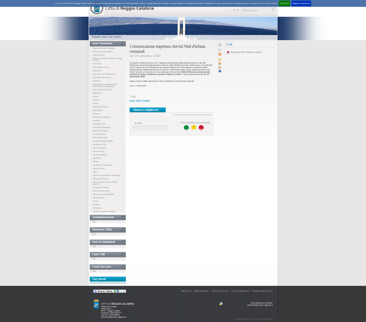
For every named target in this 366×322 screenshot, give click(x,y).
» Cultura (95, 103)
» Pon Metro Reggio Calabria (102, 141)
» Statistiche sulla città (100, 179)
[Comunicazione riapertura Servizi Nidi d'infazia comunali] (219, 68)
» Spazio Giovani (98, 168)
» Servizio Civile (98, 151)
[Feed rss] (219, 55)
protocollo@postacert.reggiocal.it (113, 317)
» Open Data (96, 64)
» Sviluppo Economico (100, 187)
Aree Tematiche (115, 37)
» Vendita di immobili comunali (103, 211)
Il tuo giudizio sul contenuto (195, 122)
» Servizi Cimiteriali (99, 148)
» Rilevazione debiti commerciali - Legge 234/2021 (107, 59)
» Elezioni (96, 114)
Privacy (186, 291)
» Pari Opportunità (99, 134)
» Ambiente (96, 81)
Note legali (220, 291)
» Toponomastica (98, 198)
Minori (139, 100)
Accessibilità (240, 291)
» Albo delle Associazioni (101, 77)
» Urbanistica (97, 208)
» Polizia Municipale (99, 138)
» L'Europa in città (99, 124)
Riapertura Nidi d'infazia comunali (246, 52)
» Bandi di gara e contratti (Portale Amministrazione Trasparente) (104, 85)
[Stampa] (219, 45)
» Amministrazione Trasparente (103, 48)
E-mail (138, 123)
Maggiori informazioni (301, 3)
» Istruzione (96, 120)
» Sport (94, 172)
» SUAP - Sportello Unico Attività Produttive (104, 183)
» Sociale (95, 162)
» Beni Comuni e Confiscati (102, 90)
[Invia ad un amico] (219, 50)
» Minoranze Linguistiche (101, 127)
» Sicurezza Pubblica (99, 155)
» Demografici (97, 110)
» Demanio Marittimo (100, 107)
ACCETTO (284, 3)
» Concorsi (96, 100)
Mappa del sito (262, 291)
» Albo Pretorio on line (100, 67)
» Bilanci (95, 96)
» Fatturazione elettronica (101, 117)
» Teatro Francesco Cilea (101, 191)
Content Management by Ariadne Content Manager (253, 319)
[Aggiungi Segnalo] (219, 64)
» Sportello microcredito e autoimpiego (106, 175)
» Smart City (96, 158)
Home (104, 37)
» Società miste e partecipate (102, 165)
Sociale (146, 100)
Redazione (201, 291)
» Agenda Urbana (98, 55)
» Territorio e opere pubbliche (103, 194)
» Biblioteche (97, 93)
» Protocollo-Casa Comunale (102, 52)
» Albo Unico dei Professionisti (103, 74)
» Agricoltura (97, 71)
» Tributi (95, 201)
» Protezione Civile (99, 144)
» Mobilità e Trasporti (100, 131)
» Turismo (96, 205)
